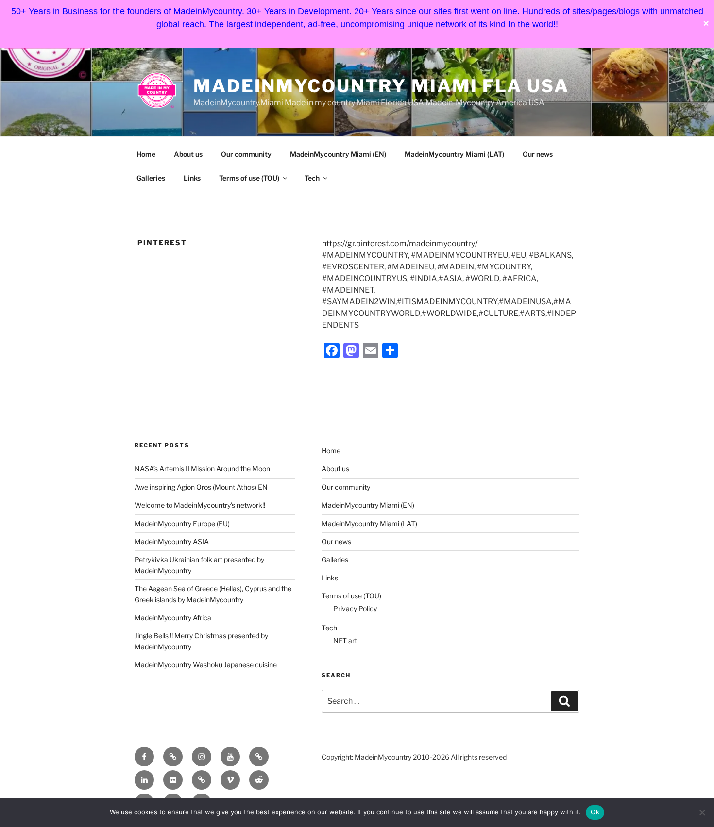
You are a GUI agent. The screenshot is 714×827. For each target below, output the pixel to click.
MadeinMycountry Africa (173, 617)
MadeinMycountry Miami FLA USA (381, 86)
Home (145, 154)
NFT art (345, 640)
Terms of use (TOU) (249, 178)
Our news (538, 154)
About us (188, 154)
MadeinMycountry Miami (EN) (338, 154)
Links (192, 178)
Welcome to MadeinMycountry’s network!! (200, 505)
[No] (702, 812)
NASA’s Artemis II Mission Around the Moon (202, 468)
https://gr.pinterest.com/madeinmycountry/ (399, 243)
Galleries (150, 178)
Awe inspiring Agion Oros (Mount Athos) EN (201, 487)
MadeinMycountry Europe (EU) (182, 523)
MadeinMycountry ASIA (172, 541)
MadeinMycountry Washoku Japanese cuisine (206, 665)
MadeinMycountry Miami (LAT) (454, 154)
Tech (312, 178)
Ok (595, 812)
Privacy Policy (355, 608)
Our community (246, 154)
